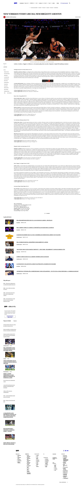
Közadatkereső (65, 470)
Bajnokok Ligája (28, 464)
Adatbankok (22, 3)
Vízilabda (46, 464)
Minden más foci (28, 471)
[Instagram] (63, 450)
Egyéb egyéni (37, 464)
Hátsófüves (19, 459)
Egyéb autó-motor (55, 466)
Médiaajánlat (65, 456)
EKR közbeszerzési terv (65, 465)
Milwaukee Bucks (6, 87)
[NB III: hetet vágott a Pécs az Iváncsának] (10, 439)
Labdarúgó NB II (19, 458)
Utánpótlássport (56, 7)
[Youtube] (67, 450)
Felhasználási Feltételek (65, 476)
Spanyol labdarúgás (28, 458)
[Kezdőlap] (15, 3)
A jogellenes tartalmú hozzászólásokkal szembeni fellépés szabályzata (65, 459)
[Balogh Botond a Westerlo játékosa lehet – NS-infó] (10, 425)
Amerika (40, 3)
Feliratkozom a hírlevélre (10, 317)
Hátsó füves (51, 7)
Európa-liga (29, 465)
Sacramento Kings (6, 82)
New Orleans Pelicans (6, 73)
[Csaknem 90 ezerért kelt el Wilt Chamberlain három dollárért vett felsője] (9, 238)
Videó (55, 470)
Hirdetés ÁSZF (65, 471)
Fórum (55, 467)
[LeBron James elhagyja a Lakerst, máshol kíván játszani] (9, 260)
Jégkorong (46, 461)
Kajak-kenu (37, 458)
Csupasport (47, 7)
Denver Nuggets (6, 89)
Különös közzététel (64, 469)
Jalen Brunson (6, 75)
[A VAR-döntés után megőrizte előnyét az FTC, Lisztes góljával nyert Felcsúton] (10, 409)
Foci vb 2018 (28, 467)
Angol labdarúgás (28, 456)
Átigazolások (19, 460)
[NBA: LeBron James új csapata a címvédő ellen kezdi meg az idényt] (9, 231)
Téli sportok (37, 466)
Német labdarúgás (28, 462)
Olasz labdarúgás (6, 371)
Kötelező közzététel (64, 462)
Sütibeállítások (66, 478)
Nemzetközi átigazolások (29, 473)
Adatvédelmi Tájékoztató (65, 474)
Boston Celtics (6, 80)
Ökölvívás (37, 461)
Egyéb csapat (46, 466)
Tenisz (37, 462)
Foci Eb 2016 (28, 469)
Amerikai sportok (19, 237)
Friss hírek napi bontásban (34, 7)
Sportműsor (39, 7)
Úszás (37, 456)
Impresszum (65, 455)
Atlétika (37, 455)
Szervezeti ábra (65, 467)
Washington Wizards (6, 91)
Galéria (53, 3)
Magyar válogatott (19, 462)
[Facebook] (65, 450)
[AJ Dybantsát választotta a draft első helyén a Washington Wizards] (9, 267)
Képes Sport (43, 7)
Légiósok (4, 358)
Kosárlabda (18, 222)
